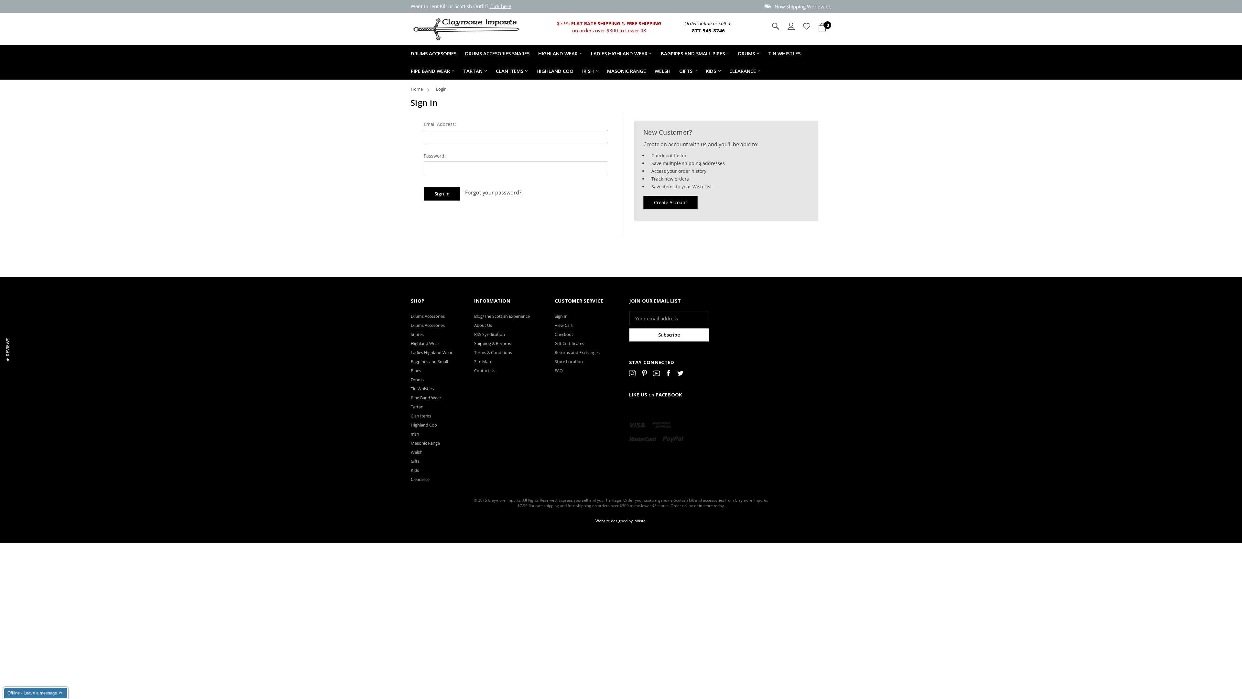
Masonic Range (626, 71)
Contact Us (484, 370)
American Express (661, 424)
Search (775, 26)
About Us (483, 325)
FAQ (559, 370)
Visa (637, 424)
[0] (822, 27)
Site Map (482, 361)
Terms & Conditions (493, 352)
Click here (500, 6)
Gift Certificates (569, 343)
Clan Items (509, 71)
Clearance (742, 71)
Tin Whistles (784, 53)
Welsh (662, 71)
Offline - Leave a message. (32, 693)
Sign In (561, 316)
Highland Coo (555, 71)
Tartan (473, 71)
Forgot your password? (493, 192)
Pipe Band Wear (430, 71)
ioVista (640, 521)
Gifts (685, 71)
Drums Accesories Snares (497, 53)
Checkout (564, 334)
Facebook (668, 374)
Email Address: (440, 124)
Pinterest (644, 374)
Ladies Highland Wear (619, 53)
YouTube (656, 374)
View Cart (564, 325)
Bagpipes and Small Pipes (693, 53)
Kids (711, 71)
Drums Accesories (433, 53)
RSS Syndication (489, 334)
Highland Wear (558, 53)
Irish (588, 71)
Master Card (643, 439)
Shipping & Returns (492, 343)
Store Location (569, 361)
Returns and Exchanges (577, 352)
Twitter (680, 374)
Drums (746, 53)
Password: (435, 156)
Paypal (673, 439)
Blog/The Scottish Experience (502, 316)
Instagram (632, 374)
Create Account (670, 202)
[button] (7, 349)
